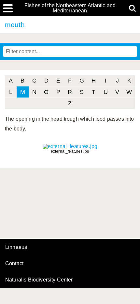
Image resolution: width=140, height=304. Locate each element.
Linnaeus (16, 247)
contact (14, 263)
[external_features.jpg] (70, 146)
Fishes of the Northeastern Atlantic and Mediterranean (70, 8)
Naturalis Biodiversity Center (39, 279)
